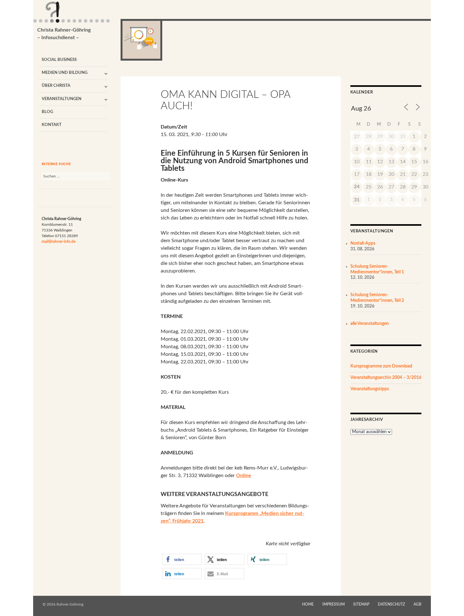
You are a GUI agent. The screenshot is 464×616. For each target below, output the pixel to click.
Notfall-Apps (362, 243)
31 (357, 199)
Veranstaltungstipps (369, 389)
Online (243, 475)
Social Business (59, 60)
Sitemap (361, 604)
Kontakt (52, 125)
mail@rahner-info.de (58, 241)
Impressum (333, 604)
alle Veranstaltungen (369, 323)
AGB (417, 604)
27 (357, 136)
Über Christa (56, 86)
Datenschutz (391, 604)
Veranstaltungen (61, 99)
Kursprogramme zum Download (381, 366)
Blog (47, 112)
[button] (182, 559)
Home (308, 604)
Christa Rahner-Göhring (64, 33)
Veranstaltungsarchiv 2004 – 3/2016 (385, 377)
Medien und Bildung (64, 73)
